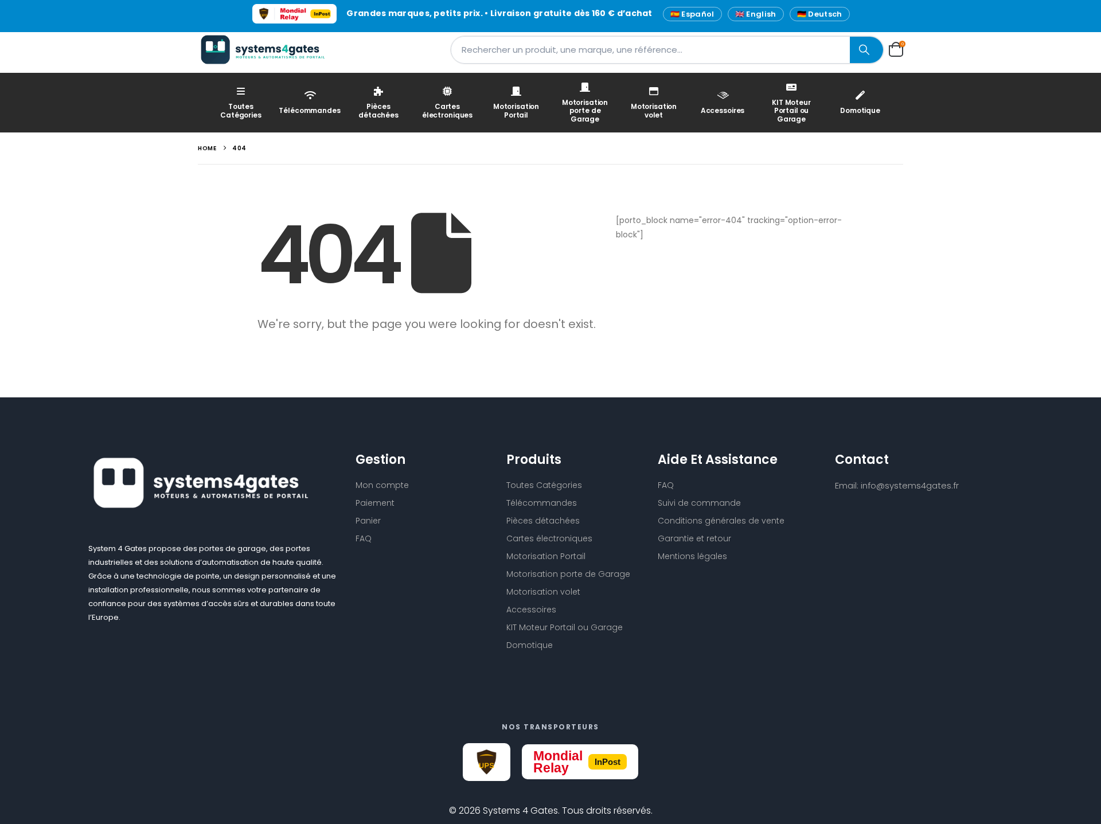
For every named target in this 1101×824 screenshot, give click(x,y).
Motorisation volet (654, 110)
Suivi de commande (699, 503)
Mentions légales (692, 556)
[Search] (866, 50)
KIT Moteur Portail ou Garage (791, 110)
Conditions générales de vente (721, 520)
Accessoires (723, 110)
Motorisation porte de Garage (585, 110)
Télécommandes (309, 110)
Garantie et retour (694, 538)
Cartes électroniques (447, 110)
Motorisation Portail (516, 110)
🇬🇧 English (755, 14)
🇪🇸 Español (692, 14)
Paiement (375, 503)
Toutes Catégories (240, 110)
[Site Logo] (269, 49)
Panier (368, 520)
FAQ (364, 538)
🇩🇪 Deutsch (819, 14)
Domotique (860, 110)
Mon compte (382, 485)
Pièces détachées (378, 110)
